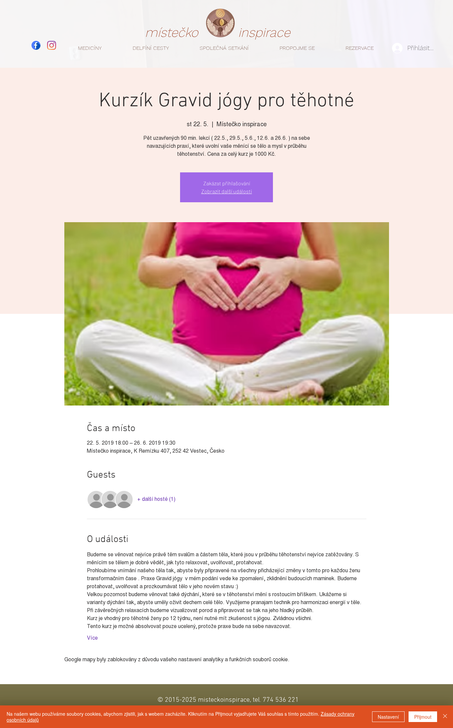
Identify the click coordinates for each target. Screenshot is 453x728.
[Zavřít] (445, 717)
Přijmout (422, 716)
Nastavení (388, 716)
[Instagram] (51, 45)
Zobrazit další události (226, 191)
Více (92, 638)
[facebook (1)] (36, 45)
